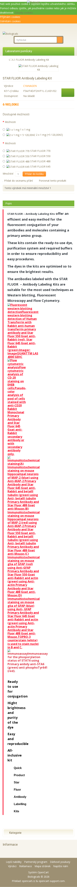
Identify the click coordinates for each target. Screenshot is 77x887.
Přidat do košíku (34, 174)
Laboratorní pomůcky (18, 51)
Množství (8, 173)
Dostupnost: (11, 96)
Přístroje (10, 59)
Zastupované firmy (17, 83)
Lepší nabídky (13, 862)
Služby (9, 75)
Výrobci (12, 866)
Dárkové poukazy (60, 862)
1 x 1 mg (24, 129)
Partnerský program (35, 862)
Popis (8, 203)
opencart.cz (28, 881)
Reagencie (12, 67)
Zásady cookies (24, 12)
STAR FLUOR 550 (40, 156)
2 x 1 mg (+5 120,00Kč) (49, 134)
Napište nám (60, 866)
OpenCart (43, 872)
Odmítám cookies (10, 21)
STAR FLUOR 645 (40, 166)
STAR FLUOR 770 (40, 151)
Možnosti (10, 122)
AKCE (8, 92)
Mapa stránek (42, 866)
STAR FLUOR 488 (40, 161)
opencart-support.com (52, 881)
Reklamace (25, 866)
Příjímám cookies (10, 17)
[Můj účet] (47, 2)
